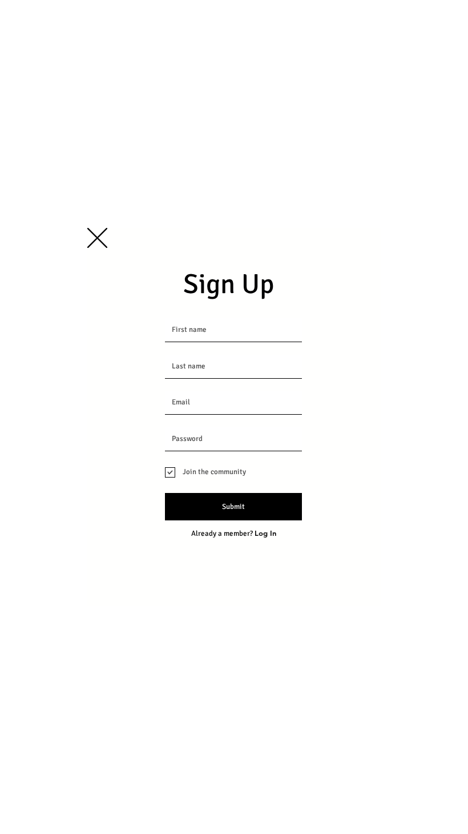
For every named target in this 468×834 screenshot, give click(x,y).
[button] (97, 238)
